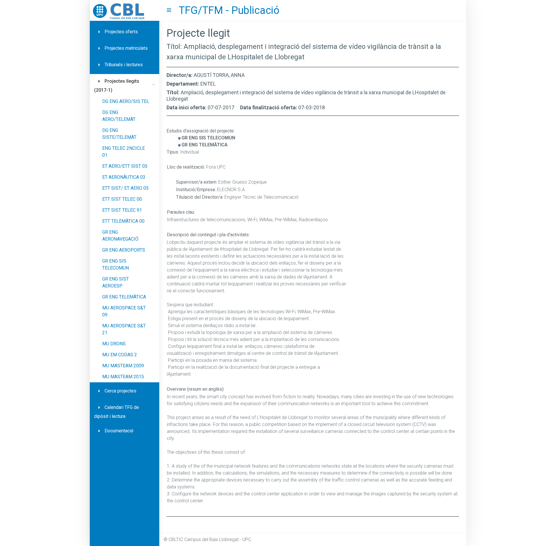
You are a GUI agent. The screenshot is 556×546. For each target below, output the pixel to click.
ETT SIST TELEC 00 (122, 199)
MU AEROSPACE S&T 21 (124, 329)
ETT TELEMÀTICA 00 (123, 221)
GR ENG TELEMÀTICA (124, 297)
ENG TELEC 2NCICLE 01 (123, 151)
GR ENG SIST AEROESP (115, 282)
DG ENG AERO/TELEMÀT (119, 116)
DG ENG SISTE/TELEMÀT (119, 134)
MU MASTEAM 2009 (123, 365)
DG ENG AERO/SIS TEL (125, 101)
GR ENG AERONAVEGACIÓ (120, 235)
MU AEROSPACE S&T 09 (124, 311)
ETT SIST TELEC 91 (122, 210)
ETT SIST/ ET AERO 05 (125, 188)
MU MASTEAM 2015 (123, 376)
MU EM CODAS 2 (119, 354)
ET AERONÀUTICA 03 (123, 177)
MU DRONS (114, 343)
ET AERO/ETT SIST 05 (124, 166)
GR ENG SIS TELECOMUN (115, 264)
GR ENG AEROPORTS (123, 250)
